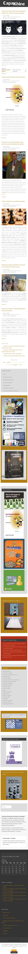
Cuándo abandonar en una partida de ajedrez (13, 201)
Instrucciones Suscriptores (9, 918)
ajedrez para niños (7, 671)
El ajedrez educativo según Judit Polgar (12, 353)
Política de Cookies (7, 928)
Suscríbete (5, 915)
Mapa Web (5, 930)
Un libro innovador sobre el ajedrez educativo (13, 77)
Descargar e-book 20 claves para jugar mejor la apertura (13, 921)
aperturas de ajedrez (7, 685)
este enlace (4, 192)
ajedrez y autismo (7, 702)
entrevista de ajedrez (7, 700)
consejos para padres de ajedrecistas (11, 679)
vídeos (4, 690)
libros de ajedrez (6, 688)
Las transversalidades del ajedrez (10, 390)
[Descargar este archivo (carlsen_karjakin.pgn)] (2, 69)
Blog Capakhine (6, 385)
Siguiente (15, 364)
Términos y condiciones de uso (10, 925)
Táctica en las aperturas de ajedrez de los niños (14, 355)
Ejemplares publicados (8, 379)
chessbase (5, 698)
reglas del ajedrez (7, 686)
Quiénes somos (6, 912)
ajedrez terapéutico (7, 691)
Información (14, 952)
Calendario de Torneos (8, 388)
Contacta (5, 933)
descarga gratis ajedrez (8, 703)
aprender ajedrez (6, 676)
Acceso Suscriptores (7, 382)
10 (11, 364)
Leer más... (4, 73)
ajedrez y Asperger (7, 695)
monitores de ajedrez (7, 673)
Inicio (4, 362)
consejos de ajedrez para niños (10, 674)
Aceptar (14, 950)
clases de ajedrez (7, 678)
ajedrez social (6, 693)
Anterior (9, 362)
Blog (8, 15)
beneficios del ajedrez (8, 683)
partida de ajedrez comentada (9, 681)
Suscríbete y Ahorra (7, 377)
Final (20, 364)
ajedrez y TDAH (6, 697)
